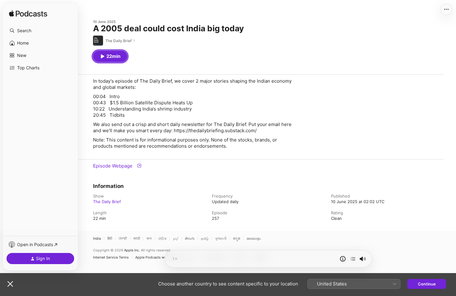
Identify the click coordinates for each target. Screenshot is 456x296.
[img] (28, 14)
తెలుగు (189, 238)
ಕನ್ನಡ (236, 238)
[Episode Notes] (342, 259)
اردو (175, 238)
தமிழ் (204, 238)
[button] (40, 30)
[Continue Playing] (353, 259)
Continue (427, 283)
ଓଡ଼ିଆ (162, 238)
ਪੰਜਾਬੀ (122, 238)
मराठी (136, 238)
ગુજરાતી (220, 238)
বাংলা (149, 238)
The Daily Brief (107, 201)
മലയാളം (254, 238)
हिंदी (109, 238)
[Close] (10, 284)
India (97, 238)
